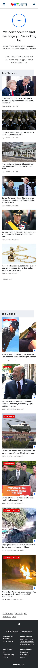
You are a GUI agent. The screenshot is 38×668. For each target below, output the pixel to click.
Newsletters (7, 616)
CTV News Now (16, 63)
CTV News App (8, 613)
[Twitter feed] (19, 624)
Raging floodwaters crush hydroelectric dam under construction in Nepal (18, 546)
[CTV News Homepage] (19, 4)
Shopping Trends (26, 60)
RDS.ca (22, 657)
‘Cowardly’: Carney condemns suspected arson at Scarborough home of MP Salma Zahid (19, 594)
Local (7, 57)
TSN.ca (5, 657)
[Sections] (4, 4)
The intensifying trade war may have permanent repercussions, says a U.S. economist (18, 100)
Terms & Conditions (27, 642)
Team (14, 616)
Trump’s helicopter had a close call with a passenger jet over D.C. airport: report (18, 452)
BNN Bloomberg (8, 655)
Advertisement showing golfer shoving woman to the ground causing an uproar (19, 355)
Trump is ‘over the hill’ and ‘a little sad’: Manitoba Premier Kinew (18, 499)
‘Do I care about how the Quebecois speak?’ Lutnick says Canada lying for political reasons (17, 404)
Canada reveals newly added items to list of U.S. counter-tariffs (18, 133)
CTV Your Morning (11, 60)
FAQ (25, 613)
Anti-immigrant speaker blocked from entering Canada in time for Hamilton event (17, 166)
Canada (13, 57)
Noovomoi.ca (24, 655)
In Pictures (28, 57)
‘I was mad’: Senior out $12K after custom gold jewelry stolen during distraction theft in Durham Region (19, 268)
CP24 (4, 652)
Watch (20, 57)
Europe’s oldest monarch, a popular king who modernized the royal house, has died (19, 234)
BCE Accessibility (8, 641)
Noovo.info (24, 652)
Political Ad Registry (27, 644)
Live (25, 63)
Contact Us (18, 613)
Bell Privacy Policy (26, 639)
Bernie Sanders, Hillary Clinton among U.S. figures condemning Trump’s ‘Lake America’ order (18, 200)
